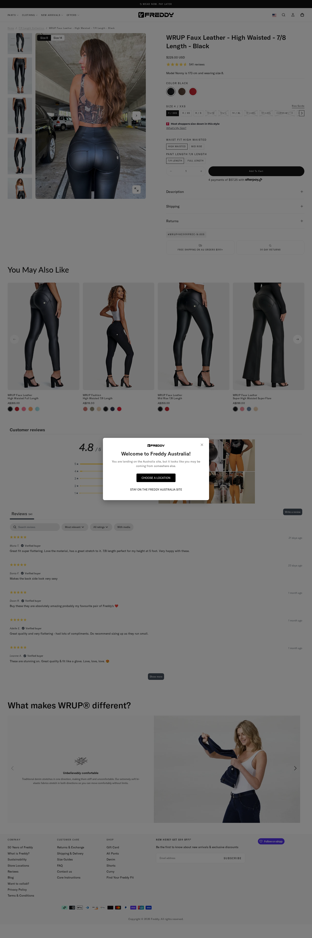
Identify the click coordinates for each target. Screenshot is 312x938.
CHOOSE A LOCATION (156, 478)
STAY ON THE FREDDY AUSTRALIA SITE (156, 489)
